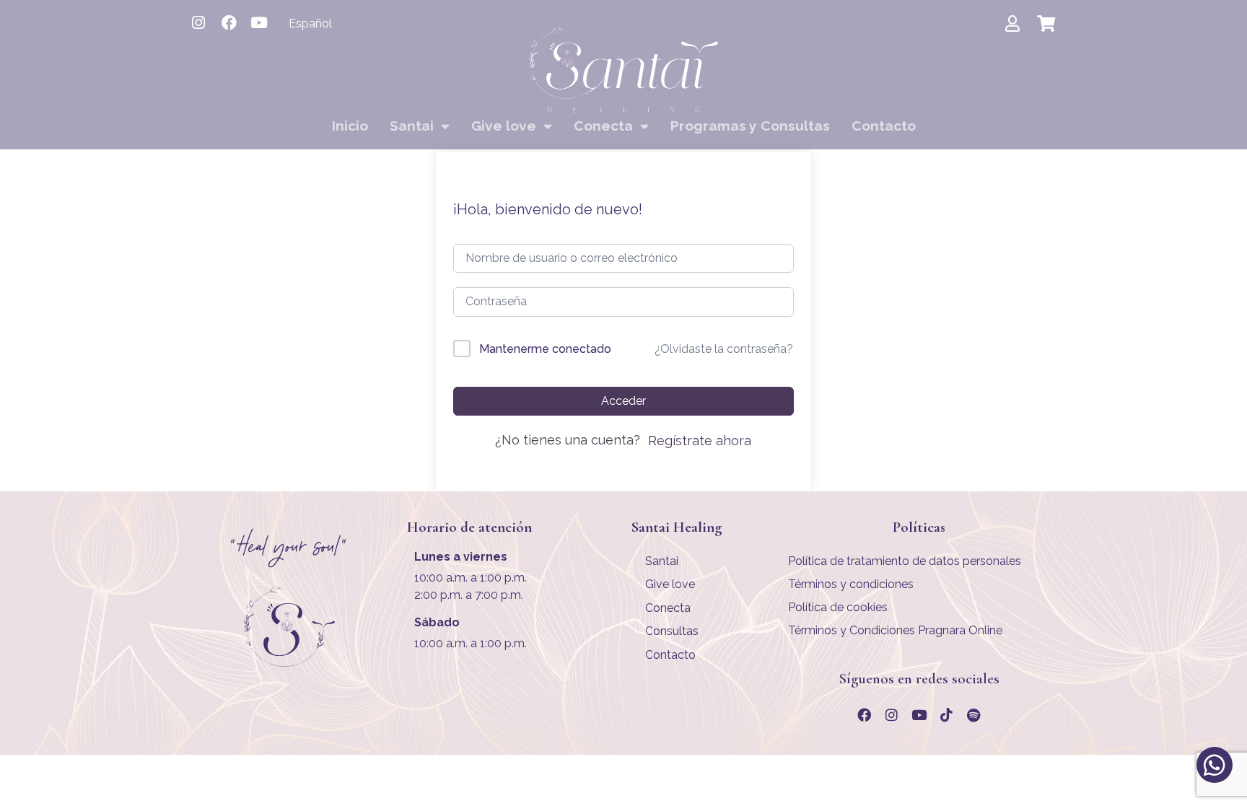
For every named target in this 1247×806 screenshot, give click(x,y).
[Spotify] (973, 715)
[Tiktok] (946, 715)
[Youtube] (259, 22)
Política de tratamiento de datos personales (904, 561)
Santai (412, 125)
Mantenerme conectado (545, 349)
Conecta (603, 125)
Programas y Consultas (750, 125)
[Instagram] (198, 22)
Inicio (350, 125)
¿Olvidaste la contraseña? (724, 349)
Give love (503, 125)
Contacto (884, 125)
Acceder (623, 401)
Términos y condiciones (851, 584)
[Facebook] (229, 22)
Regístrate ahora (699, 440)
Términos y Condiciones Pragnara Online (895, 630)
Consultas (672, 631)
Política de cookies (838, 607)
